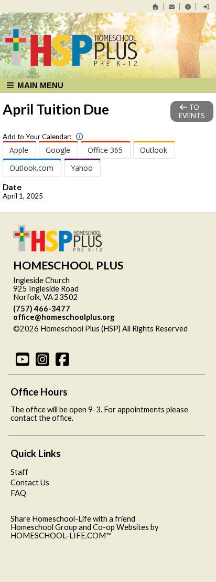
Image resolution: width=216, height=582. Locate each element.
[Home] (155, 6)
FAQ (18, 493)
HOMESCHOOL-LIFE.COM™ (61, 535)
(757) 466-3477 (41, 308)
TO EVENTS (192, 111)
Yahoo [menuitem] (82, 168)
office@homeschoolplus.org (63, 317)
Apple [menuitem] (18, 150)
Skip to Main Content (57, 336)
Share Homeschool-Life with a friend (72, 518)
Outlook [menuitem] (153, 150)
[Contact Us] (172, 6)
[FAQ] (187, 6)
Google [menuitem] (58, 150)
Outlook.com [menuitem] (31, 168)
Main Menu (39, 85)
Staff (19, 471)
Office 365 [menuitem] (105, 150)
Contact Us (29, 482)
